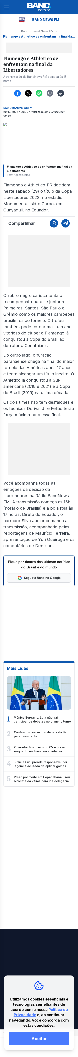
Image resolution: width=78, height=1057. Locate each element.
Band (24, 31)
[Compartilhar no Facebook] (17, 93)
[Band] (39, 7)
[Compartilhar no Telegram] (65, 223)
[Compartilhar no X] (28, 93)
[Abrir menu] (6, 7)
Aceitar (39, 1038)
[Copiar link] (60, 93)
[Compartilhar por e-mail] (50, 93)
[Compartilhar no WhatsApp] (39, 93)
